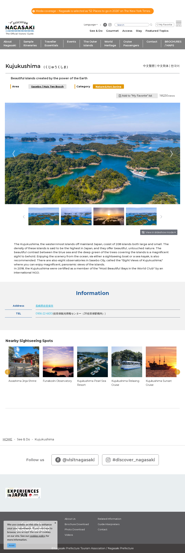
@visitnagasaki (79, 459)
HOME (7, 439)
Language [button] (90, 24)
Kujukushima (44, 439)
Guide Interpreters (108, 524)
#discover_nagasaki (133, 459)
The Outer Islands (90, 43)
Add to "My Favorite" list (137, 95)
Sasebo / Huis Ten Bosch (47, 86)
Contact (152, 41)
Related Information (109, 518)
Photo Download (75, 529)
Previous (13, 154)
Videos (69, 534)
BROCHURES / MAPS (173, 43)
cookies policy (37, 535)
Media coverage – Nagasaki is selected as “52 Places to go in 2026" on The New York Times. (93, 11)
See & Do (23, 439)
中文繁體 (149, 66)
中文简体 (163, 66)
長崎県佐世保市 (44, 305)
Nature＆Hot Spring (108, 86)
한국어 (175, 66)
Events (71, 41)
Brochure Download (77, 524)
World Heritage (110, 43)
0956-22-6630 (44, 313)
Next (171, 154)
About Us (70, 518)
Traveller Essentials (51, 43)
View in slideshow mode (160, 232)
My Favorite (165, 24)
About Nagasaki (10, 43)
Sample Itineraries (30, 43)
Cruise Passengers (131, 43)
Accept (11, 545)
